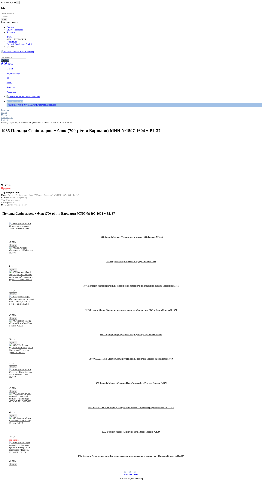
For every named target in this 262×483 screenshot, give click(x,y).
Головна (10, 27)
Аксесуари (51, 105)
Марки (11, 105)
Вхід (4, 19)
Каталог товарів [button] (15, 101)
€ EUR (23, 39)
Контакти (11, 32)
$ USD (17, 39)
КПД (30, 105)
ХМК (35, 105)
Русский (11, 44)
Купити (13, 245)
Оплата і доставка (15, 30)
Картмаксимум (21, 105)
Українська (12, 42)
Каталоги (42, 105)
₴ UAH (10, 39)
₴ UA (9, 37)
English (29, 44)
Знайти (5, 60)
